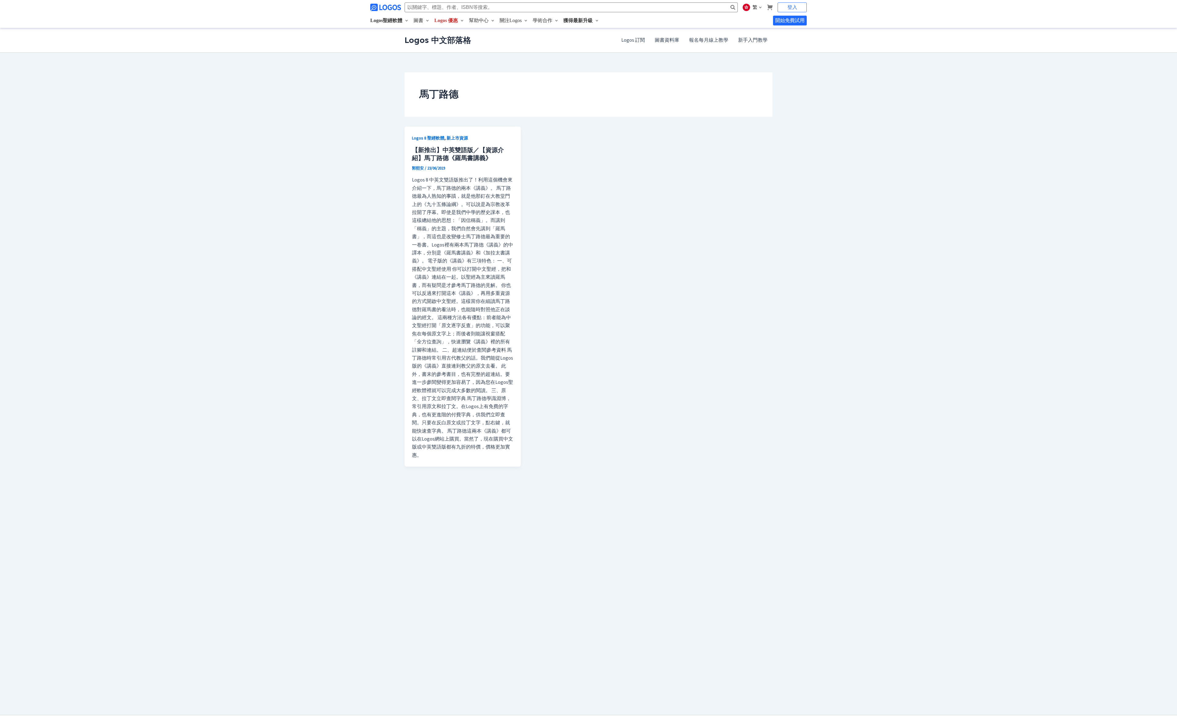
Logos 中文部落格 (438, 40)
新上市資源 (457, 138)
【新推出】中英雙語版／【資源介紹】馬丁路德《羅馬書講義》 (458, 154)
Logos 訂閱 (633, 40)
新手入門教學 (753, 40)
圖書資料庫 (667, 40)
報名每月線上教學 (708, 40)
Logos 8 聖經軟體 (428, 138)
